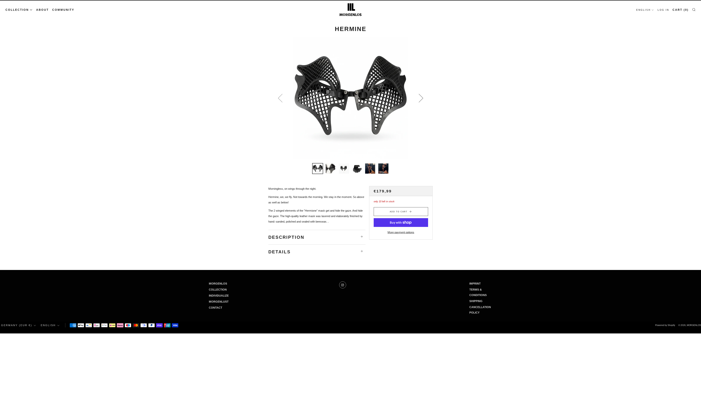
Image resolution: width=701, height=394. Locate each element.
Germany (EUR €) (16, 325)
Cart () (681, 9)
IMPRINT (475, 283)
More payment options (401, 232)
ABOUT (42, 9)
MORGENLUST (219, 301)
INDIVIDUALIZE (219, 295)
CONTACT (215, 307)
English (643, 10)
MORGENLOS (218, 283)
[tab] (317, 168)
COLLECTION (17, 9)
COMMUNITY (63, 9)
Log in (663, 10)
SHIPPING (475, 301)
